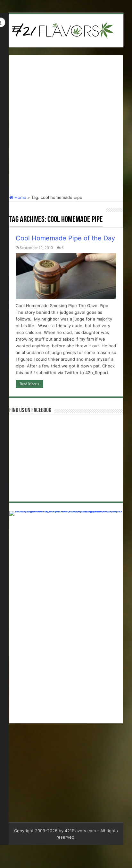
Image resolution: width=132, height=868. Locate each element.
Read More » (29, 384)
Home (19, 197)
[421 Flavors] (66, 29)
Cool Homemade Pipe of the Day (65, 238)
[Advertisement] (66, 121)
